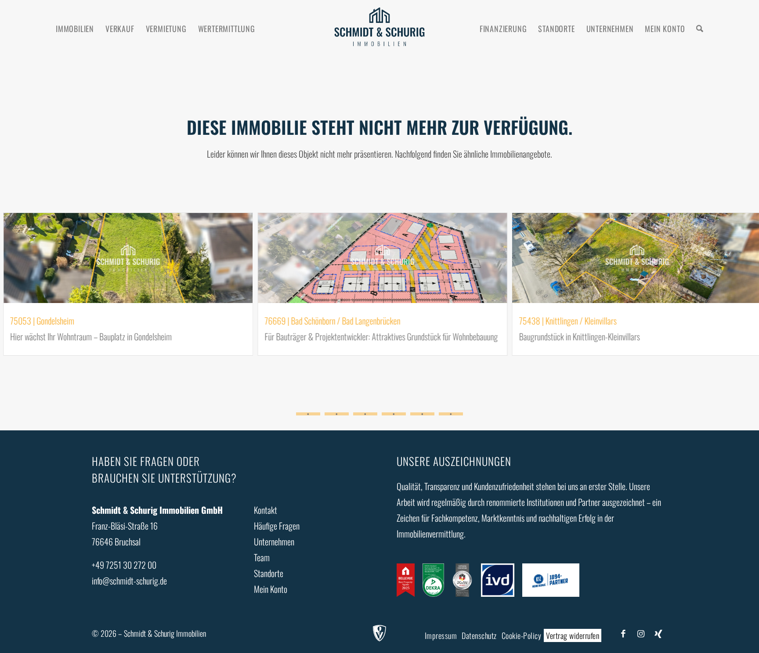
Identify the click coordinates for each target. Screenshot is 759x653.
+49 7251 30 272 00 (124, 564)
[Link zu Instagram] (640, 632)
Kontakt (265, 509)
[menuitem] (75, 28)
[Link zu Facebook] (623, 632)
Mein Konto (270, 588)
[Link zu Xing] (658, 632)
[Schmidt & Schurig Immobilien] (380, 28)
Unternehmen (274, 541)
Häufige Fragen (277, 525)
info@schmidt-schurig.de (129, 580)
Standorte (268, 573)
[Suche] (699, 28)
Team (262, 557)
